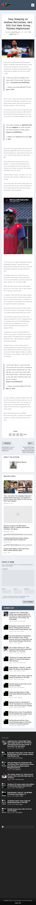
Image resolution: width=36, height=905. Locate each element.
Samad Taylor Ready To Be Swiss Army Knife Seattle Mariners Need (16, 549)
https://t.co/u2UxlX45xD (14, 381)
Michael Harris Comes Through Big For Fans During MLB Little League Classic (20, 713)
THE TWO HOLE (21, 621)
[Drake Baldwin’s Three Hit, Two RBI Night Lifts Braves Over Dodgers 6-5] (6, 668)
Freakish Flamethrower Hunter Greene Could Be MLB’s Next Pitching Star (16, 539)
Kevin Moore (15, 32)
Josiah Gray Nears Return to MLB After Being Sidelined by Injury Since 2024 (20, 694)
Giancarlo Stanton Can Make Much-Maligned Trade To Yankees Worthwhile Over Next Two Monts (16, 527)
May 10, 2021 (10, 388)
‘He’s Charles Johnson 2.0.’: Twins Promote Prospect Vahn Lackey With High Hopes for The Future (20, 649)
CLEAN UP (19, 643)
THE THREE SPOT (21, 662)
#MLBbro (15, 127)
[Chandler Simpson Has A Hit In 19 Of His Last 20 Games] (6, 685)
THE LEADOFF (20, 687)
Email (15, 589)
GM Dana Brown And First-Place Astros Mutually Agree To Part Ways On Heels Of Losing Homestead (20, 722)
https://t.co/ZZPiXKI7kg (14, 132)
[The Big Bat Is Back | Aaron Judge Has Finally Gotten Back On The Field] (6, 677)
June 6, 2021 (10, 89)
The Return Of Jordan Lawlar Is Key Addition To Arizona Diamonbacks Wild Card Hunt (20, 659)
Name (4, 589)
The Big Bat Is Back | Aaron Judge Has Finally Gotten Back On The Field (20, 676)
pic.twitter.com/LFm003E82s (20, 82)
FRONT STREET (21, 671)
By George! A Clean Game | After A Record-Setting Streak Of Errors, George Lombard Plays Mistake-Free (20, 627)
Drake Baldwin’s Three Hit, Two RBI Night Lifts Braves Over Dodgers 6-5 (20, 668)
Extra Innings (20, 631)
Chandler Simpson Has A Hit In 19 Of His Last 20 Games (20, 685)
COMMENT (5, 569)
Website (26, 589)
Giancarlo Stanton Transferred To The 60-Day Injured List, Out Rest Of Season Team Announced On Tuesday (20, 703)
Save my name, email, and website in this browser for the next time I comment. (15, 597)
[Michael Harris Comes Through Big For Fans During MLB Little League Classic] (6, 713)
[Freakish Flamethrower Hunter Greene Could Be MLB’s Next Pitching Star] (18, 535)
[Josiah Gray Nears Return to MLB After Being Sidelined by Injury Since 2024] (6, 693)
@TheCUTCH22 (27, 125)
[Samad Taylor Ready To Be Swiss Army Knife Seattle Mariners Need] (18, 545)
